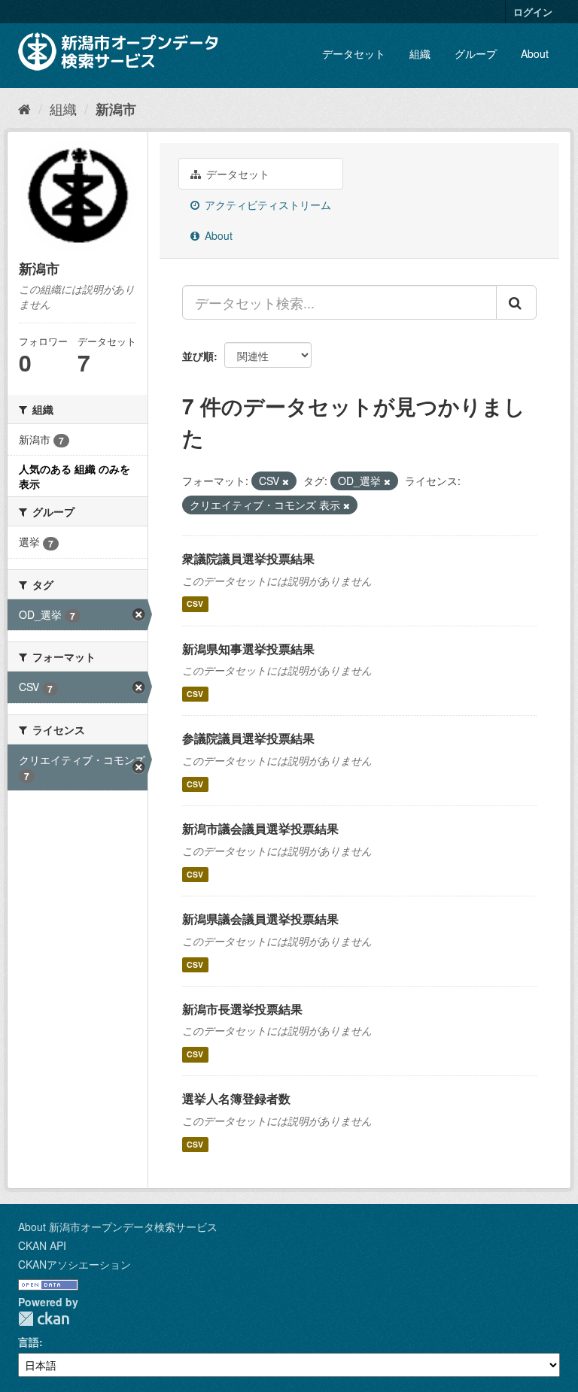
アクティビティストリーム (266, 204)
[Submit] (516, 302)
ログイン (532, 12)
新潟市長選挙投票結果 (242, 1008)
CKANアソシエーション (74, 1264)
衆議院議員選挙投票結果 (248, 558)
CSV (195, 604)
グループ (476, 53)
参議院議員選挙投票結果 (248, 738)
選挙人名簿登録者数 (236, 1098)
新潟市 (116, 109)
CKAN (43, 1319)
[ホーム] (24, 108)
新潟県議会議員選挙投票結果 (260, 918)
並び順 (198, 355)
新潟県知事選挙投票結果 (248, 648)
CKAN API (42, 1245)
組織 (419, 53)
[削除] (285, 481)
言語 (28, 1341)
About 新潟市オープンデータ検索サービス (118, 1226)
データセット (353, 53)
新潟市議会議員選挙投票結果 (260, 828)
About (535, 53)
